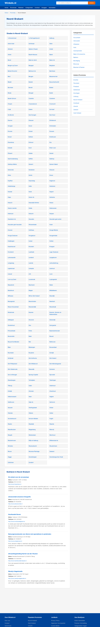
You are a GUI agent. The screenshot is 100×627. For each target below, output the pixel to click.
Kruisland (11, 252)
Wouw (10, 451)
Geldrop (51, 159)
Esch (30, 148)
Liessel (10, 274)
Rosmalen (11, 353)
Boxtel (30, 87)
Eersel (9, 137)
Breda (9, 93)
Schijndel (10, 358)
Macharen (32, 285)
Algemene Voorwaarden (58, 623)
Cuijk (9, 109)
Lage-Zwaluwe (53, 252)
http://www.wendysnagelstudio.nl (17, 578)
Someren (52, 369)
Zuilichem (11, 462)
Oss (30, 325)
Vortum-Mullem (33, 418)
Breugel (31, 93)
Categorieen (29, 7)
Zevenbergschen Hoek (56, 457)
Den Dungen (32, 115)
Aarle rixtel (11, 43)
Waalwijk (31, 424)
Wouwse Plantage (34, 451)
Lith (30, 274)
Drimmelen (52, 126)
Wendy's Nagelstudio (15, 571)
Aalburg (51, 38)
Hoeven (10, 230)
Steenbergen (11, 380)
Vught (51, 418)
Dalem (30, 109)
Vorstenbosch (12, 418)
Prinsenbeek (11, 331)
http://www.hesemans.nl (14, 484)
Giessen (51, 170)
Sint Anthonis (33, 358)
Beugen (31, 76)
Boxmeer (10, 87)
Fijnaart (10, 153)
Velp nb (31, 402)
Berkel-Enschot (12, 71)
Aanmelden (52, 7)
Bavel (9, 60)
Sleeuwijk (31, 369)
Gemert (31, 164)
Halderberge (11, 186)
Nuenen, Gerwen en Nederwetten (55, 313)
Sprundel (52, 374)
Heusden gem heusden (15, 224)
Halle (30, 186)
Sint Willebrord (33, 363)
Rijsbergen (32, 347)
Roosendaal (52, 347)
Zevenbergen (33, 457)
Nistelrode (11, 312)
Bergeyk (31, 65)
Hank (30, 191)
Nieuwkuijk (52, 307)
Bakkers (75, 57)
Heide (30, 208)
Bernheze (52, 71)
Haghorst (52, 180)
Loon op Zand (12, 279)
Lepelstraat (11, 268)
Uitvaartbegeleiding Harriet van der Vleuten (23, 554)
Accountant (76, 37)
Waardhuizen (12, 429)
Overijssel (76, 103)
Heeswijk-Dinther (34, 202)
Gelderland (76, 90)
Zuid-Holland (77, 113)
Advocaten (76, 41)
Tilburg (10, 385)
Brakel (51, 87)
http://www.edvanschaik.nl (15, 503)
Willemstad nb (53, 440)
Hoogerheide (53, 235)
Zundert (31, 462)
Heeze (51, 202)
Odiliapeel (11, 320)
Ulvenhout (52, 391)
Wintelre (10, 446)
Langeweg (11, 263)
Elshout (31, 142)
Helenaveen (52, 208)
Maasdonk (11, 285)
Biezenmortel (53, 76)
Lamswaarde (11, 257)
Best (9, 76)
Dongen (10, 126)
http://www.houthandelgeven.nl (16, 521)
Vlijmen (31, 413)
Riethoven (52, 342)
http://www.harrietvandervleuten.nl (17, 560)
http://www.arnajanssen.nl (15, 541)
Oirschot (31, 320)
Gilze (9, 175)
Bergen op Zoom (13, 65)
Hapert (51, 191)
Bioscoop (76, 64)
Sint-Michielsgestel (55, 363)
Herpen (51, 213)
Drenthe (75, 80)
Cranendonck (33, 104)
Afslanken (76, 44)
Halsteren (52, 186)
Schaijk (51, 353)
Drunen (10, 131)
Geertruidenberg (13, 159)
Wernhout (52, 435)
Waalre (10, 424)
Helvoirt (31, 213)
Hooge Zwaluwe (12, 235)
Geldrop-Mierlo (12, 164)
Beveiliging (76, 60)
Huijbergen (11, 241)
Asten (9, 54)
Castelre (31, 98)
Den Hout (52, 115)
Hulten (51, 241)
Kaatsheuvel (11, 246)
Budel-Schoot (12, 98)
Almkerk (10, 49)
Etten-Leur (52, 148)
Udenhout (52, 385)
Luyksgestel (53, 279)
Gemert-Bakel (53, 164)
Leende (31, 263)
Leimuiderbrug (53, 263)
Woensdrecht (33, 446)
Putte (30, 331)
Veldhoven (11, 402)
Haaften (10, 180)
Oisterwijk (52, 320)
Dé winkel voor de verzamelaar (18, 477)
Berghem (52, 65)
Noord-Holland (77, 99)
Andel (51, 49)
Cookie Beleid (55, 626)
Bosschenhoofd (54, 82)
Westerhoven (12, 440)
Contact (37, 7)
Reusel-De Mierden (13, 342)
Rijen (9, 347)
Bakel (51, 54)
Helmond (10, 213)
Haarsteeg (32, 180)
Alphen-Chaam (33, 49)
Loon (50, 274)
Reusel (51, 336)
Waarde (51, 424)
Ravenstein (11, 336)
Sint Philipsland (12, 363)
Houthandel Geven (14, 514)
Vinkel (51, 407)
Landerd (31, 257)
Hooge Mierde (53, 230)
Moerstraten (32, 301)
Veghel (51, 396)
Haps (9, 197)
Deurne (10, 120)
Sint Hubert (52, 358)
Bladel (9, 82)
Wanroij (51, 429)
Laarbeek (31, 252)
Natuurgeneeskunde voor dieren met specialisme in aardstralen (29, 534)
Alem (50, 43)
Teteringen (52, 380)
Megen (31, 290)
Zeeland (51, 451)
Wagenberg (32, 429)
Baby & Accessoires (79, 54)
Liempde (31, 268)
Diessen (31, 120)
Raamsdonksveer (54, 331)
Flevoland (76, 83)
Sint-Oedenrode (12, 369)
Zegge (10, 457)
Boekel (31, 82)
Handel (10, 191)
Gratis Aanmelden (79, 620)
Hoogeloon (32, 235)
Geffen (31, 159)
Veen (30, 396)
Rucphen (31, 353)
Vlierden (10, 413)
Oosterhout (11, 325)
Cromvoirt (52, 104)
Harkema (52, 197)
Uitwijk (10, 391)
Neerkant (52, 301)
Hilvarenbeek (32, 224)
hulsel (30, 241)
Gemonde (11, 170)
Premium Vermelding (80, 623)
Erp (50, 142)
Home (6, 7)
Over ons (7, 620)
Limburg (75, 96)
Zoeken (92, 3)
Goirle (30, 175)
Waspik (10, 435)
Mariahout (11, 290)
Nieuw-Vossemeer (13, 307)
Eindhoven (52, 137)
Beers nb (52, 60)
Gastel (51, 153)
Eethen (31, 137)
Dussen (51, 131)
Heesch (10, 202)
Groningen (76, 93)
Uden (30, 385)
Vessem (10, 407)
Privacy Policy (55, 620)
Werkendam (32, 435)
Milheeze (10, 296)
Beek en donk (33, 60)
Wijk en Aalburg (33, 440)
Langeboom (53, 257)
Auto (74, 47)
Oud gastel (52, 325)
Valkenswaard (12, 396)
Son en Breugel (12, 374)
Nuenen (31, 312)
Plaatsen (21, 7)
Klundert (31, 246)
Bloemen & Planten (78, 67)
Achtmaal (31, 43)
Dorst (30, 126)
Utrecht (75, 106)
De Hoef (51, 109)
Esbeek (10, 148)
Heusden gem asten (55, 219)
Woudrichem (53, 446)
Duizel (30, 131)
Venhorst (52, 402)
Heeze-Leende (12, 208)
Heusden (31, 219)
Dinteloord (52, 120)
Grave (51, 175)
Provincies (13, 7)
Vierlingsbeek (33, 407)
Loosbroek (32, 279)
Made (51, 285)
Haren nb (31, 197)
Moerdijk (52, 296)
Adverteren (8, 626)
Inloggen (44, 7)
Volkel (51, 413)
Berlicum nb (32, 71)
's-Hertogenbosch (34, 38)
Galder (31, 153)
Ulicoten (31, 391)
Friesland (76, 86)
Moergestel (11, 301)
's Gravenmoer (12, 38)
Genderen (32, 170)
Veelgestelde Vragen (80, 626)
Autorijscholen (77, 51)
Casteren (52, 98)
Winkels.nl (10, 3)
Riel (30, 342)
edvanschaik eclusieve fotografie (19, 497)
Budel (51, 93)
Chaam (10, 104)
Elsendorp (11, 142)
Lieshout (52, 268)
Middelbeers (53, 290)
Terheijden (32, 380)
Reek (30, 336)
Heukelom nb (12, 219)
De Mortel (11, 115)
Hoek (51, 224)
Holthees (31, 230)
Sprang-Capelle (33, 374)
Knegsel (51, 246)
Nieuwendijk (32, 307)
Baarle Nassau (33, 54)
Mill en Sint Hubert (34, 296)
